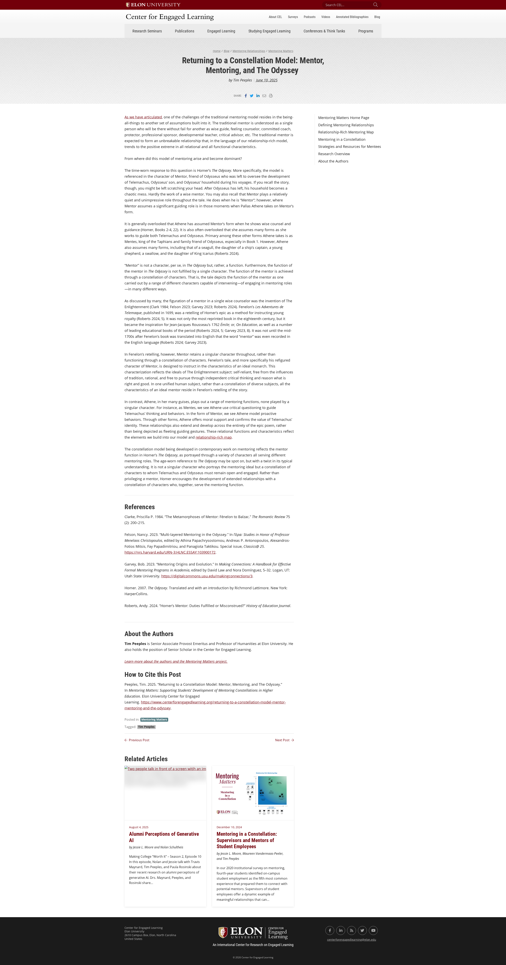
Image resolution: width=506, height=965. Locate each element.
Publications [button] (184, 30)
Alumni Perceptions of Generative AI (164, 836)
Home (217, 51)
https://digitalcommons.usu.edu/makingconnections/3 (206, 576)
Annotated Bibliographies (352, 17)
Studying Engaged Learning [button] (269, 30)
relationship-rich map (214, 437)
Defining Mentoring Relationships (346, 125)
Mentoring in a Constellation (341, 139)
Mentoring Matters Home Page (343, 117)
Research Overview (334, 153)
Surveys (293, 17)
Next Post (282, 740)
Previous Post (139, 740)
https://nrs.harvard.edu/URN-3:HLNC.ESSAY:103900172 (170, 552)
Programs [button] (365, 30)
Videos (325, 17)
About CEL (275, 17)
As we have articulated (143, 117)
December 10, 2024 (229, 827)
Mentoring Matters (280, 51)
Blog (377, 17)
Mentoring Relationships (249, 51)
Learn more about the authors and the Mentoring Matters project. (176, 661)
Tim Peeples (146, 727)
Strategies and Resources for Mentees (349, 146)
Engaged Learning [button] (221, 30)
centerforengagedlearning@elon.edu (351, 939)
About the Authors (333, 161)
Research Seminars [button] (147, 30)
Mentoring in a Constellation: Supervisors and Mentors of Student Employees (247, 839)
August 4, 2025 (138, 827)
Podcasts (309, 17)
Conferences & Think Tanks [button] (324, 30)
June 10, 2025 (267, 80)
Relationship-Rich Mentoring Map (346, 132)
